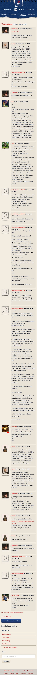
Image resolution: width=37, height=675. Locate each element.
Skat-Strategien (6, 644)
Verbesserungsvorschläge (9, 647)
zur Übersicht (5, 613)
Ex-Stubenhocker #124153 (18, 72)
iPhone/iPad (7, 670)
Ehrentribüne (31, 14)
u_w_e (13, 44)
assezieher (14, 426)
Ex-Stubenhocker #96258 (18, 190)
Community (13, 14)
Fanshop (19, 670)
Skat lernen (30, 670)
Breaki (13, 447)
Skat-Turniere (6, 637)
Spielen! (4, 14)
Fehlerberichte (6, 634)
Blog (13, 670)
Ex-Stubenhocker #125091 (18, 214)
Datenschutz (23, 673)
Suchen (6, 661)
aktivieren (21, 9)
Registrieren (7, 9)
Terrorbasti (14, 29)
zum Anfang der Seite (16, 613)
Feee (13, 102)
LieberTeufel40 (15, 595)
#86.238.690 (15, 32)
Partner (12, 673)
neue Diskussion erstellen (11, 621)
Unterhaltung (6, 23)
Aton (13, 143)
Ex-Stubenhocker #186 (18, 308)
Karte (24, 670)
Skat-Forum (6, 616)
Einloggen (31, 9)
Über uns (6, 673)
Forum (22, 14)
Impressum (30, 673)
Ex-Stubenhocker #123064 (18, 227)
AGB (17, 673)
